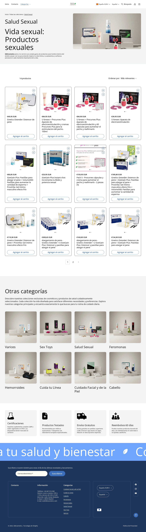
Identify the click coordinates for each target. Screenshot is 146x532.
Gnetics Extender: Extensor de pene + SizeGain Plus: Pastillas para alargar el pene (125, 242)
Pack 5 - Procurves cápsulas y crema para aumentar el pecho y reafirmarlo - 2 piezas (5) (90, 181)
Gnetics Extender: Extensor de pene (20, 120)
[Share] (33, 94)
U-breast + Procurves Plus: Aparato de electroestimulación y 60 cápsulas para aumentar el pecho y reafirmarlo (89, 124)
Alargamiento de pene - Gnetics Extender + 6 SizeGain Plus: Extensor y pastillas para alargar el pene (55, 244)
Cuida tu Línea (50, 387)
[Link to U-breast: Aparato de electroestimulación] (125, 100)
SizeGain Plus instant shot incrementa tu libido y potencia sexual (53, 180)
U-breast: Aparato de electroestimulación (120, 120)
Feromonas (117, 347)
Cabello (114, 387)
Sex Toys (46, 347)
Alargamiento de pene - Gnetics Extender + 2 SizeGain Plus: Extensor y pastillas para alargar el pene (90, 244)
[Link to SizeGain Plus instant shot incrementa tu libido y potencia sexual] (55, 158)
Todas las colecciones (16, 14)
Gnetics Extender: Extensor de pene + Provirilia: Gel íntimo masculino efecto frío (20, 242)
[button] (25, 4)
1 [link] (67, 262)
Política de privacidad (130, 526)
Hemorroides (14, 387)
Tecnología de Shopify (30, 526)
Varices (10, 347)
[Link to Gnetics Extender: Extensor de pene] (21, 100)
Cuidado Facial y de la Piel (90, 389)
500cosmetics (18, 526)
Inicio (6, 14)
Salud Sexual (83, 347)
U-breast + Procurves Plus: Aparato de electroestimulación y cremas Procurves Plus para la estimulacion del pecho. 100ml (55, 125)
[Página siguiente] (78, 262)
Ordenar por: (114, 78)
